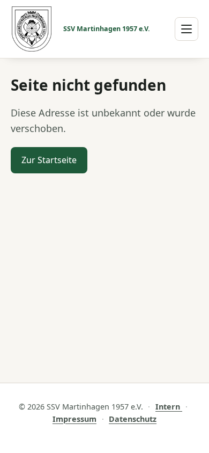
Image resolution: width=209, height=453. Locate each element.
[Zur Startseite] (32, 29)
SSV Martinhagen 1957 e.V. (106, 29)
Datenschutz (132, 419)
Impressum (74, 419)
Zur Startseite (49, 160)
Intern (168, 406)
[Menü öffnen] (186, 29)
